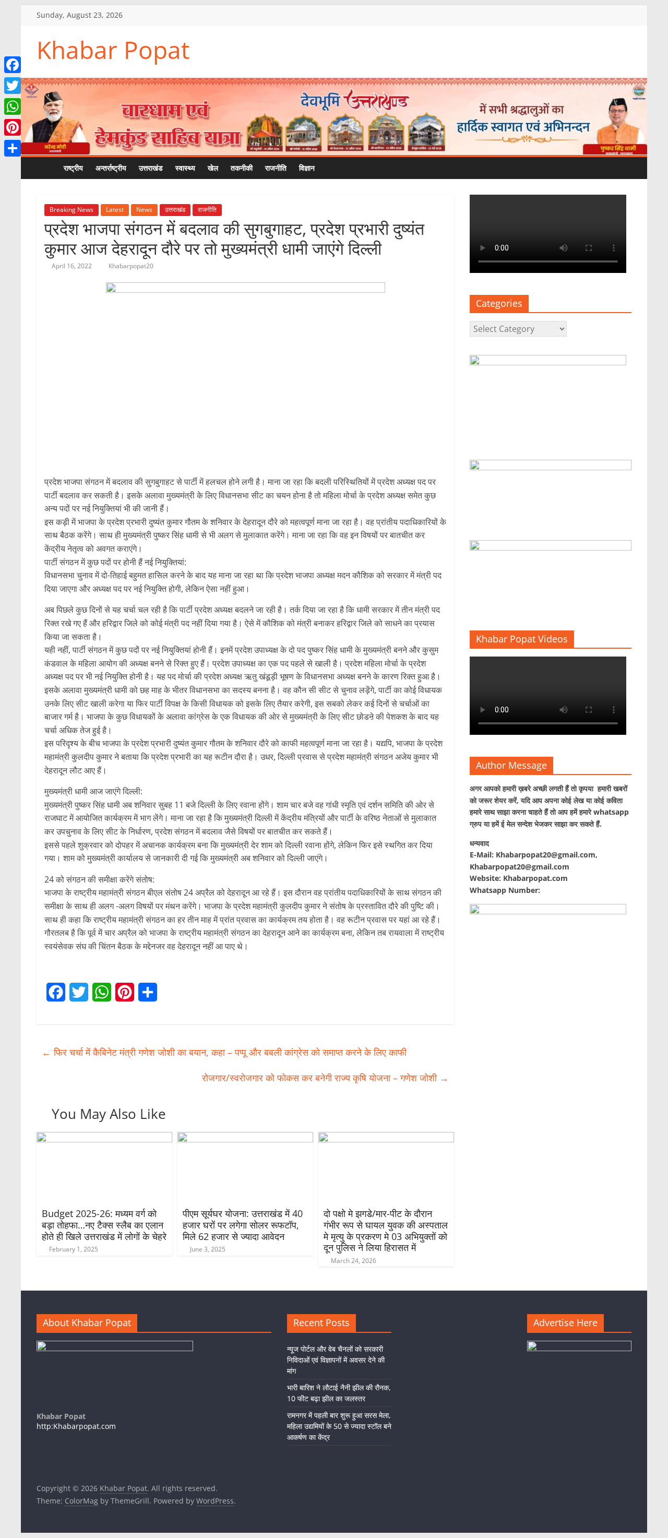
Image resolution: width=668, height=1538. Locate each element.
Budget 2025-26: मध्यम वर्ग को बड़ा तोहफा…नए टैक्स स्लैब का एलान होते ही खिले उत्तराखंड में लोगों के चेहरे (104, 1224)
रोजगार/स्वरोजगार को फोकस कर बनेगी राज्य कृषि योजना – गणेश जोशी (325, 1077)
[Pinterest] (12, 127)
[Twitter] (12, 85)
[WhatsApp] (12, 106)
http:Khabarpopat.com (76, 1426)
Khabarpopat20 (131, 265)
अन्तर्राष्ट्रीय (111, 168)
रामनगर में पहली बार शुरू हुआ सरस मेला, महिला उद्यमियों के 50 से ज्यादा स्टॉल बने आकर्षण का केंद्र (339, 1426)
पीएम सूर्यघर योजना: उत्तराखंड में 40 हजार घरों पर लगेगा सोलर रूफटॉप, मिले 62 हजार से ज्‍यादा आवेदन (243, 1224)
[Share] (12, 148)
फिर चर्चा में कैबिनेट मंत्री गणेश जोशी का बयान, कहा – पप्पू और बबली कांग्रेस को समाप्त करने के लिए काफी (224, 1052)
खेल (213, 168)
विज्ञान (307, 168)
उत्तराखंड (151, 168)
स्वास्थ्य (185, 168)
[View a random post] (352, 168)
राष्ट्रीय (73, 168)
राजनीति (276, 168)
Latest (115, 209)
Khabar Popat (113, 49)
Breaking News (71, 209)
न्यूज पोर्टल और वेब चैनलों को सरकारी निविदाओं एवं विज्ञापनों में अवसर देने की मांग (336, 1360)
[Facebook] (12, 64)
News (144, 209)
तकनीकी (242, 168)
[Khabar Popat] (47, 167)
